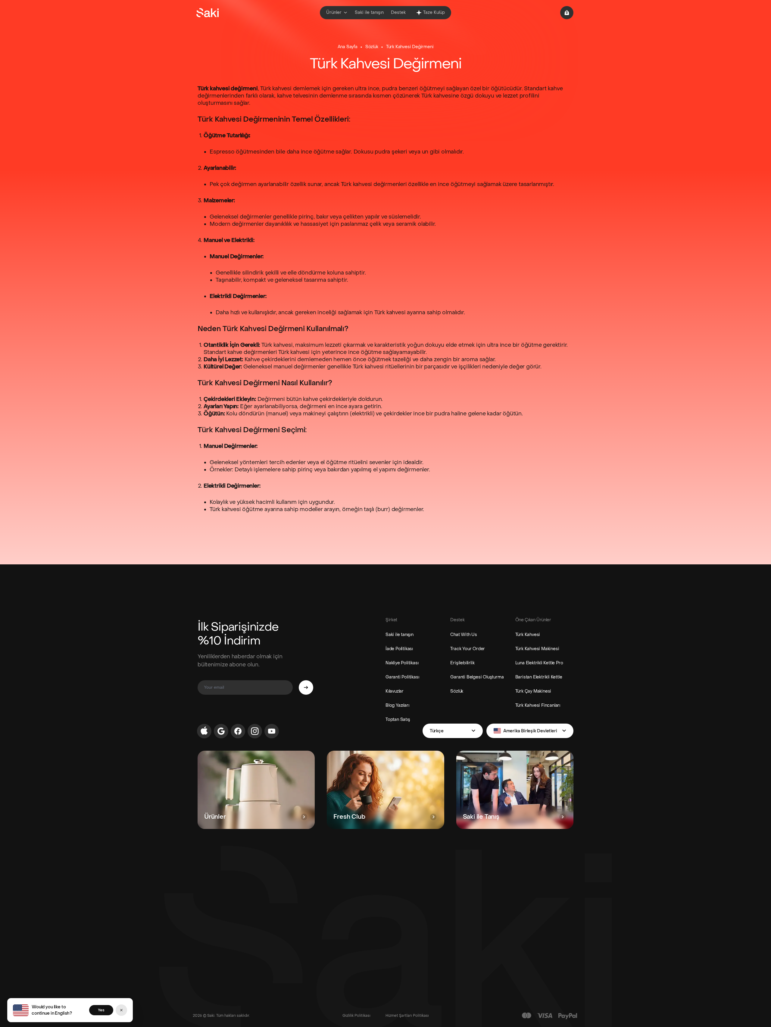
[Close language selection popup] (121, 1010)
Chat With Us (463, 635)
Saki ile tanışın (400, 635)
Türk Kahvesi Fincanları (537, 705)
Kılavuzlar (395, 691)
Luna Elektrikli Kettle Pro (539, 663)
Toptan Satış (398, 719)
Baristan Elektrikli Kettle (538, 677)
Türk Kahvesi (527, 635)
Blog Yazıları (397, 705)
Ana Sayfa (347, 47)
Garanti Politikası (402, 677)
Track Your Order (467, 649)
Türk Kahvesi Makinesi (537, 649)
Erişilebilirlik (462, 663)
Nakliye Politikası (402, 663)
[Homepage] (207, 12)
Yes (101, 1010)
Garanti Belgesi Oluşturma (477, 677)
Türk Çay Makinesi (533, 691)
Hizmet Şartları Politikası (407, 1015)
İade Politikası (399, 649)
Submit (306, 687)
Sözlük (371, 47)
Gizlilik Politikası (356, 1015)
